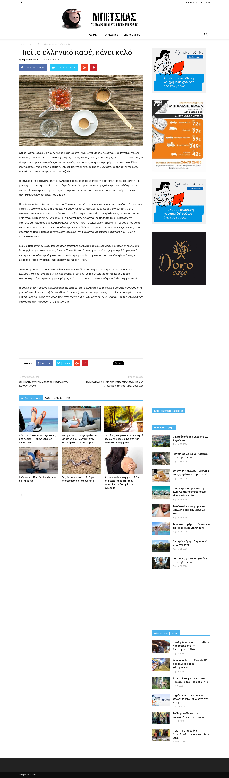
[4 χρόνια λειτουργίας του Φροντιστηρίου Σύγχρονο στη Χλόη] (161, 700)
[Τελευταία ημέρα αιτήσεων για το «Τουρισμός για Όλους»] (161, 528)
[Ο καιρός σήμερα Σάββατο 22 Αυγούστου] (161, 441)
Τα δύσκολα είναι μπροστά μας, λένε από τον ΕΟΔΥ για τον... (189, 510)
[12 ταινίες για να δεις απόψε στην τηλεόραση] (161, 458)
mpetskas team (30, 59)
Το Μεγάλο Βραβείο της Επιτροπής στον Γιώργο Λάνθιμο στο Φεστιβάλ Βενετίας (114, 383)
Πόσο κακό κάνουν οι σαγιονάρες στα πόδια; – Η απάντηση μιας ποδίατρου (37, 439)
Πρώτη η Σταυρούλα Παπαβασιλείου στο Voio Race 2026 (191, 734)
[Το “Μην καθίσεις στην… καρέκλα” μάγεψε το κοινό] (161, 718)
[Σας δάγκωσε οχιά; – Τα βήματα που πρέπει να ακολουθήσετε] (81, 460)
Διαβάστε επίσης (31, 398)
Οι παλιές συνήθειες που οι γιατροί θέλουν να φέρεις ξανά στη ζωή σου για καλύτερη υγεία (123, 439)
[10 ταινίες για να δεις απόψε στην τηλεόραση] (161, 563)
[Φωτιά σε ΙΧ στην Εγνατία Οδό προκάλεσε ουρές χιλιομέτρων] (161, 664)
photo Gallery (132, 34)
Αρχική (93, 34)
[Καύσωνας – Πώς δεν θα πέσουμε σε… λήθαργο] (38, 460)
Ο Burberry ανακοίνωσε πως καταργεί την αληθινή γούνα (43, 383)
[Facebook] (21, 2)
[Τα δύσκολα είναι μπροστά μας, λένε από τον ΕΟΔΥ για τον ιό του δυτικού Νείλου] (161, 510)
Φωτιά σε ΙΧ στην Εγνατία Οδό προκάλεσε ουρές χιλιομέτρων (191, 664)
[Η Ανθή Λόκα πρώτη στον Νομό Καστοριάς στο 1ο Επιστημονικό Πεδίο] (161, 646)
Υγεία (31, 44)
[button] (205, 34)
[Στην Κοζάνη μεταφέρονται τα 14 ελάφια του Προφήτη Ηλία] (161, 683)
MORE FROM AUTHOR (57, 398)
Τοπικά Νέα (111, 34)
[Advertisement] (81, 335)
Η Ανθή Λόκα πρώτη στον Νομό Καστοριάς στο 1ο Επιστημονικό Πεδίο (191, 646)
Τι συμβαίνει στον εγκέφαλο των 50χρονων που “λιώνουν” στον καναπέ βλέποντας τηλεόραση (80, 439)
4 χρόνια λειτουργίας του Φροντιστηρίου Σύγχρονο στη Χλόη (190, 699)
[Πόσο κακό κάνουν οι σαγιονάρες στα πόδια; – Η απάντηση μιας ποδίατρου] (38, 419)
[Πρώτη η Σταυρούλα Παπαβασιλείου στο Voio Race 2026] (161, 735)
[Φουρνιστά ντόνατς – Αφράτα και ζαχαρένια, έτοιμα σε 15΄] (161, 475)
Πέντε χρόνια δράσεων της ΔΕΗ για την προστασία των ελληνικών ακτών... (189, 492)
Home (22, 44)
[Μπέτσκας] (114, 17)
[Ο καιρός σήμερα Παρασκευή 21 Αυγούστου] (161, 546)
